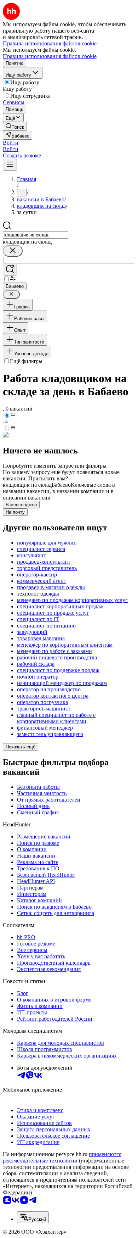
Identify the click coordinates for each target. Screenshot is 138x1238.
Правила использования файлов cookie (50, 56)
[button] (10, 143)
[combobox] (35, 235)
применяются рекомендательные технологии (62, 1157)
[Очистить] (13, 251)
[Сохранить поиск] (10, 269)
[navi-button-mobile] (10, 165)
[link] (15, 126)
